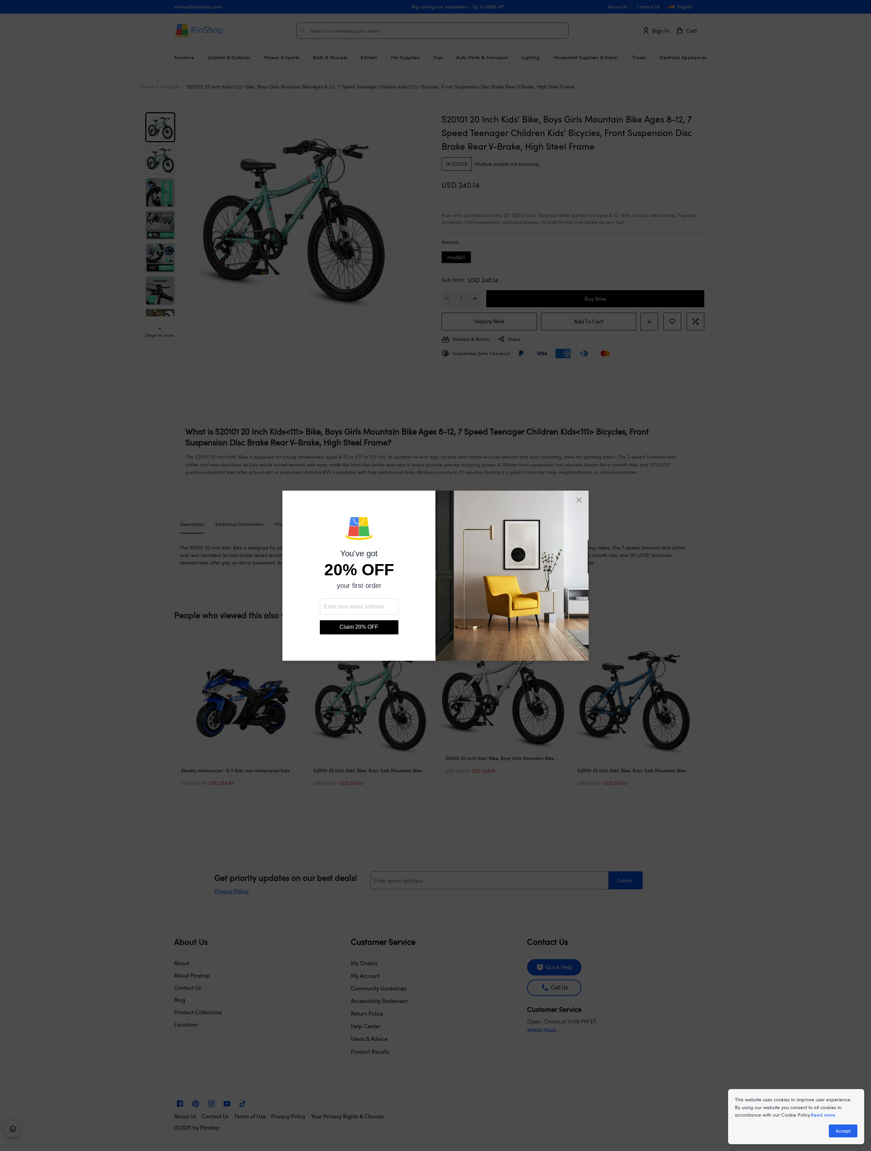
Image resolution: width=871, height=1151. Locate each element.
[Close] (579, 500)
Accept (843, 1131)
